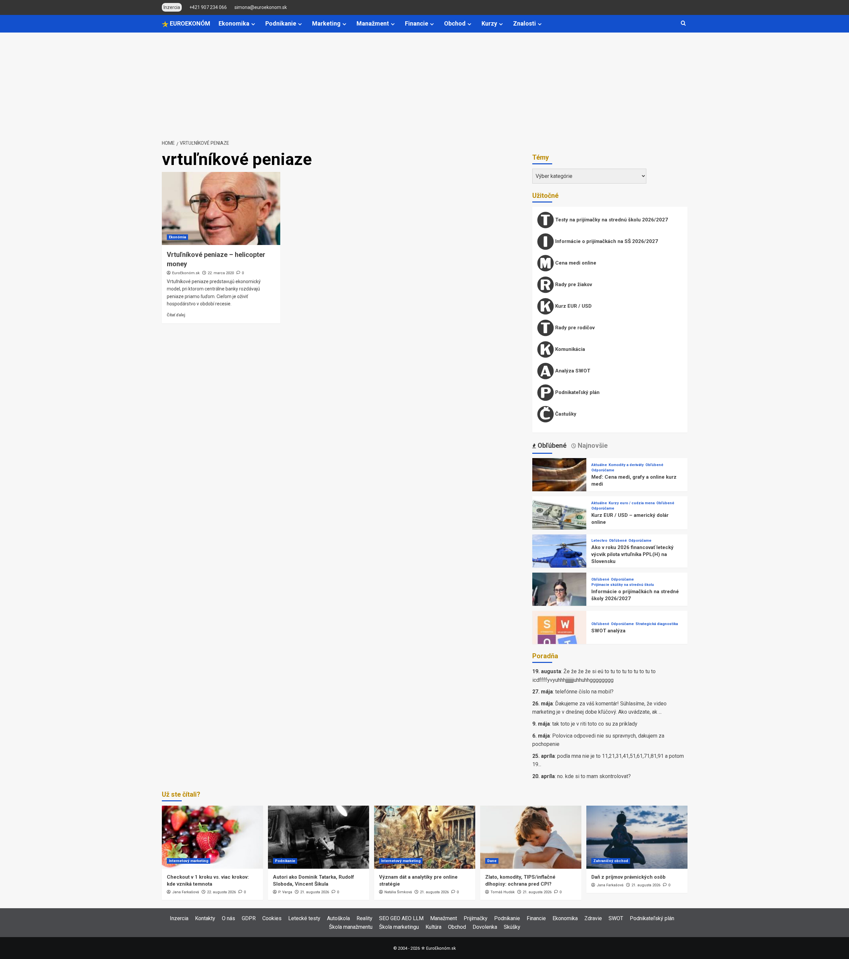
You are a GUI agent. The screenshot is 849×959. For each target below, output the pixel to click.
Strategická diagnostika (656, 624)
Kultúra (433, 927)
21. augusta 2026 (314, 892)
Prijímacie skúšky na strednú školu (622, 585)
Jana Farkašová (185, 892)
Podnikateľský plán (577, 392)
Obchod (455, 23)
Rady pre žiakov (573, 284)
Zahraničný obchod (610, 861)
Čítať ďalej (176, 315)
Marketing (326, 23)
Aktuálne (599, 465)
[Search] (683, 23)
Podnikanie (280, 23)
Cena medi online (575, 263)
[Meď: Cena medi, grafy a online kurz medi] (559, 485)
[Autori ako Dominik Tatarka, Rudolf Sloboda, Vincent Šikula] (318, 837)
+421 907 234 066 (208, 7)
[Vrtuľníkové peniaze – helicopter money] (221, 208)
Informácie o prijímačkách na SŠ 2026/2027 (606, 241)
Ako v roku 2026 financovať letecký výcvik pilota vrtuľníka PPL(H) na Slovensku (632, 554)
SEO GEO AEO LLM (401, 918)
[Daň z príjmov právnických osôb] (636, 837)
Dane (491, 861)
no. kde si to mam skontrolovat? (594, 776)
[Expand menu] (253, 24)
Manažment (373, 23)
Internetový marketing (188, 861)
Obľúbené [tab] (551, 445)
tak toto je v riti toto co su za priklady (594, 724)
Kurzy (489, 23)
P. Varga (285, 892)
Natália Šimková (398, 892)
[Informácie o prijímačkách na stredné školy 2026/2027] (559, 599)
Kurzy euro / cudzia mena (632, 503)
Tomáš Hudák (502, 892)
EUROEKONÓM (189, 23)
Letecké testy (304, 918)
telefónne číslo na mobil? (584, 691)
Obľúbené (654, 465)
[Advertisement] (424, 82)
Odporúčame (602, 470)
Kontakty (205, 918)
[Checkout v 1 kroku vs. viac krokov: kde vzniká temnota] (212, 837)
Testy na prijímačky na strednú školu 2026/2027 (611, 220)
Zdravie (593, 918)
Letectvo (599, 540)
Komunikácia (569, 349)
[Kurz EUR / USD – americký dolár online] (559, 523)
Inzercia (179, 918)
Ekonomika (234, 23)
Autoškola (338, 918)
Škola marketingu (399, 927)
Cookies (272, 918)
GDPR (249, 918)
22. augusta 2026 (221, 892)
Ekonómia (177, 237)
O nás (228, 918)
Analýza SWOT (572, 371)
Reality (364, 918)
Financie (416, 23)
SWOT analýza (608, 631)
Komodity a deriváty (626, 465)
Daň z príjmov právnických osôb (628, 877)
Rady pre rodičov (574, 328)
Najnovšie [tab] (592, 445)
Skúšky (512, 927)
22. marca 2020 (221, 273)
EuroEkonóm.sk (186, 273)
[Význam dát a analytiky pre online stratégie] (424, 837)
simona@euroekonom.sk (260, 7)
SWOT (616, 918)
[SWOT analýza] (559, 637)
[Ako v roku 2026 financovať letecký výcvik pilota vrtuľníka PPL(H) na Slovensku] (559, 561)
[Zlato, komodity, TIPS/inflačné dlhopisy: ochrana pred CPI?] (530, 837)
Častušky (565, 414)
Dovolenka (485, 927)
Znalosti (524, 23)
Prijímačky (476, 918)
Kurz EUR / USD (573, 306)
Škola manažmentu (350, 927)
